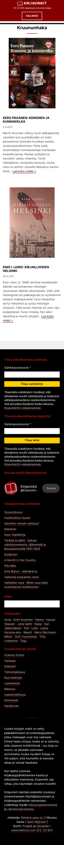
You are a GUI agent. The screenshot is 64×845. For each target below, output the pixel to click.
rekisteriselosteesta (20, 809)
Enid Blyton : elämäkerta (20, 571)
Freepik (27, 826)
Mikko (8, 636)
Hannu (39, 619)
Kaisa (38, 624)
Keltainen (10, 529)
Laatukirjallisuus (15, 694)
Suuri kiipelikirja (14, 534)
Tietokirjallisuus (14, 672)
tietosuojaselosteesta (42, 805)
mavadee (42, 826)
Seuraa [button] (51, 488)
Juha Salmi (24, 624)
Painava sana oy (32, 817)
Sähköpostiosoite (17, 367)
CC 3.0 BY (45, 830)
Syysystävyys (13, 512)
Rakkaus (9, 689)
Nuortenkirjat (13, 677)
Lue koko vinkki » (24, 171)
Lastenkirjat (12, 683)
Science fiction (14, 655)
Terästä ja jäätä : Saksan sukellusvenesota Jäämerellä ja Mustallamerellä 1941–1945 (25, 545)
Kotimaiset (11, 700)
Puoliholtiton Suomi (17, 518)
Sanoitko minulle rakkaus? (21, 523)
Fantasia (9, 660)
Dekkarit (10, 666)
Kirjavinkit (35, 3)
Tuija (23, 641)
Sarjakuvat (11, 706)
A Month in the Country (20, 560)
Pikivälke (10, 565)
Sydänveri (11, 554)
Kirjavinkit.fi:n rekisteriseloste (22, 408)
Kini (26, 628)
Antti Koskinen (23, 619)
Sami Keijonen (36, 822)
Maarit (27, 632)
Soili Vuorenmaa (26, 636)
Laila (34, 628)
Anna (7, 619)
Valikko (32, 15)
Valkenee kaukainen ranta (21, 577)
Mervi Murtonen (45, 632)
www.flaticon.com (23, 830)
